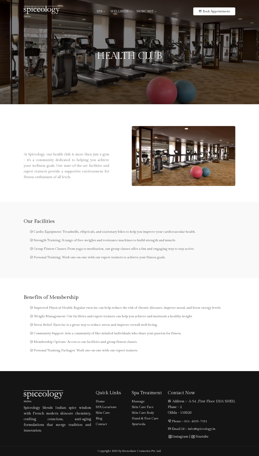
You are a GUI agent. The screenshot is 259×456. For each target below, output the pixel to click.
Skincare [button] (145, 11)
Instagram (180, 437)
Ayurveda (138, 424)
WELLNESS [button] (119, 11)
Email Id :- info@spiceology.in (193, 429)
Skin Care (103, 413)
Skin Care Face (143, 407)
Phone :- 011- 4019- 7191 (189, 421)
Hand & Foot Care (145, 418)
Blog (99, 418)
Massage (138, 401)
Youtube (201, 437)
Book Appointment (216, 11)
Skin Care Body (143, 413)
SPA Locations (106, 407)
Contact (101, 424)
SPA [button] (100, 11)
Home (100, 401)
